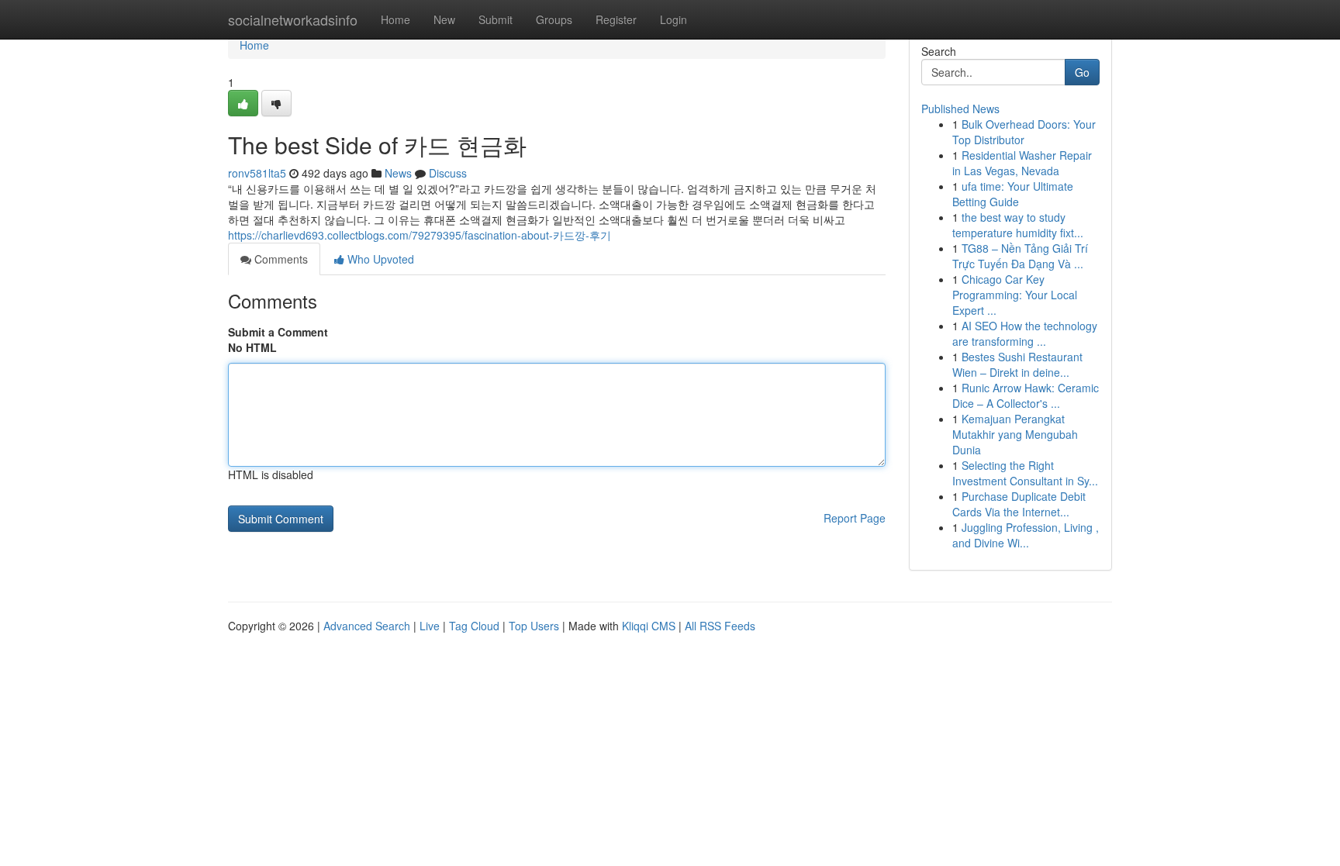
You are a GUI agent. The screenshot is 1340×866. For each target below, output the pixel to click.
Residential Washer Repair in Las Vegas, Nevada (1022, 162)
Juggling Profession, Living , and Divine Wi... (1025, 534)
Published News (960, 108)
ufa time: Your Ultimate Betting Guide (1012, 193)
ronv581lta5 (257, 173)
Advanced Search (366, 625)
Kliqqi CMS (648, 625)
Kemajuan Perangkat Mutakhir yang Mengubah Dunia (1015, 434)
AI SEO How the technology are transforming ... (1024, 333)
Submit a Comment (278, 332)
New (444, 19)
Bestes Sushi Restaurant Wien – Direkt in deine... (1017, 364)
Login (673, 19)
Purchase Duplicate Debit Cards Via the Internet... (1019, 503)
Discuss (448, 173)
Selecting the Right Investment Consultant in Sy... (1025, 472)
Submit (495, 19)
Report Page (855, 518)
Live (430, 625)
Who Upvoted (379, 259)
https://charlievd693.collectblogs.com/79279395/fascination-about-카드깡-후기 (419, 235)
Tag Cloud (474, 625)
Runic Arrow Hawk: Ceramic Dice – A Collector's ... (1025, 395)
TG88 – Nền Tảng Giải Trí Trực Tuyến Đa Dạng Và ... (1020, 255)
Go (1082, 72)
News (398, 173)
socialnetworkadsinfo (292, 19)
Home (395, 19)
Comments (279, 259)
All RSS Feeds (720, 625)
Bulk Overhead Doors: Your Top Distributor (1024, 131)
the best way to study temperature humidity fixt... (1017, 224)
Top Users (534, 625)
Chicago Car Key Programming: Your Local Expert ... (1014, 294)
